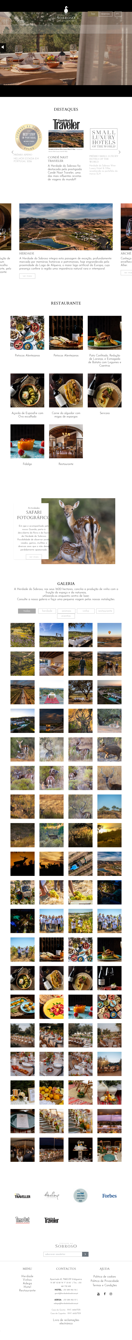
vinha (86, 611)
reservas (105, 14)
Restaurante (105, 611)
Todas (27, 611)
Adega (27, 1283)
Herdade (47, 611)
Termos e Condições (105, 1285)
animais (66, 611)
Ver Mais (27, 276)
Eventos (66, 616)
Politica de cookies (104, 1276)
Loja (93, 14)
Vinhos (27, 1280)
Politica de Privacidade (105, 1281)
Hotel (27, 1287)
